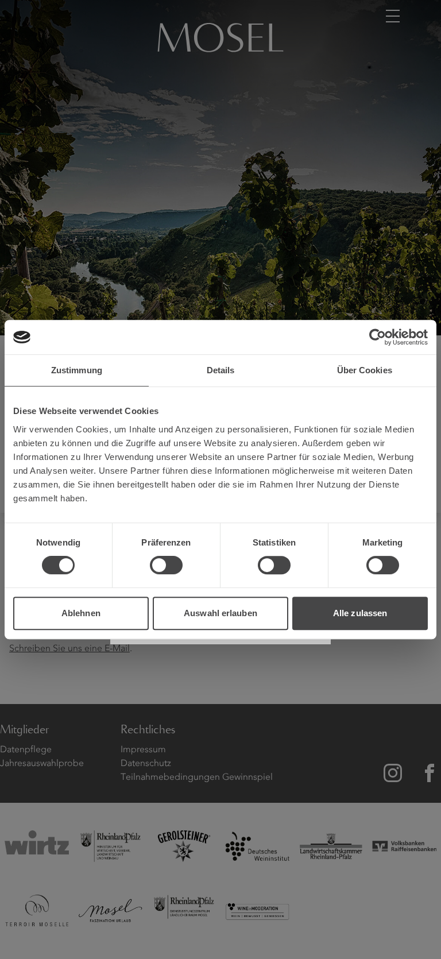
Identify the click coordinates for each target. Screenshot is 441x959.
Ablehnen (80, 613)
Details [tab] (221, 370)
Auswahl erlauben (220, 613)
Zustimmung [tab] (76, 370)
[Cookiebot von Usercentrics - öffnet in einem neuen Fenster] (377, 337)
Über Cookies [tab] (364, 370)
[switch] (166, 565)
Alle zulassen (360, 613)
